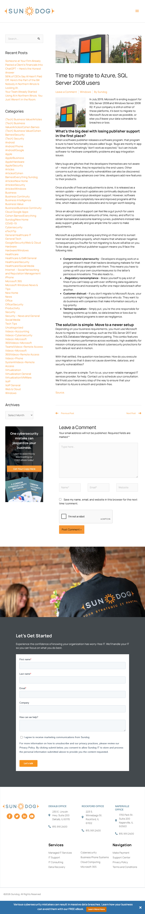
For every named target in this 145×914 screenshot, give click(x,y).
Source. (60, 392)
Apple (8, 154)
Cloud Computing (90, 862)
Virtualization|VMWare (18, 377)
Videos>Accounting (17, 331)
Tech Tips (11, 323)
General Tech (13, 238)
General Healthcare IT (18, 235)
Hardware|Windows (17, 250)
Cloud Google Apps (16, 211)
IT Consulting (55, 862)
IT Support (54, 857)
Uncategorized (14, 327)
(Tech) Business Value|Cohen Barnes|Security (23, 132)
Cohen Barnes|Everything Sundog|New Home (20, 217)
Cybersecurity (13, 227)
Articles (9, 169)
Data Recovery (56, 867)
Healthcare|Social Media (19, 266)
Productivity (12, 308)
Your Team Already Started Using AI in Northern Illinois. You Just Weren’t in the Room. (23, 95)
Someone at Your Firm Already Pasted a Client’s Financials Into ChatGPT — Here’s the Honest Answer (24, 66)
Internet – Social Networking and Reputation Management (23, 271)
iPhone (9, 277)
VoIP (7, 381)
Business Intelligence (18, 200)
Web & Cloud (13, 389)
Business (10, 192)
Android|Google (14, 150)
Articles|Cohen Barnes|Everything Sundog (21, 175)
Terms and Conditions (125, 867)
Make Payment (121, 852)
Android (10, 142)
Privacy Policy (120, 862)
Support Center (121, 857)
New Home (11, 292)
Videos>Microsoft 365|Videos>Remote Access (22, 352)
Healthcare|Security (17, 262)
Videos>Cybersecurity (18, 335)
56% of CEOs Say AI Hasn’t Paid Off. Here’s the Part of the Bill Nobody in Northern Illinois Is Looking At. (23, 82)
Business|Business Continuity (23, 208)
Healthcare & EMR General (20, 258)
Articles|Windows (15, 188)
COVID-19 (11, 223)
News (8, 296)
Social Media (12, 319)
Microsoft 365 (13, 281)
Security (10, 312)
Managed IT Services (60, 852)
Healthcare (12, 254)
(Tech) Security (14, 138)
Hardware (11, 246)
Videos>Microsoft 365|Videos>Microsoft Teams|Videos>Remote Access (24, 343)
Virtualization (13, 370)
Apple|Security (14, 165)
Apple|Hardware (14, 161)
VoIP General (12, 385)
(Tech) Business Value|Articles (23, 119)
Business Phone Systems (95, 857)
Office (9, 300)
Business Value (14, 204)
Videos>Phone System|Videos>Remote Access (20, 362)
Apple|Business (14, 158)
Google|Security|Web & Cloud (23, 242)
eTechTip (10, 231)
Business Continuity (17, 196)
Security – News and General (22, 316)
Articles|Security (15, 184)
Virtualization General (18, 373)
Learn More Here (96, 909)
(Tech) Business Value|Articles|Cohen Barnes (22, 125)
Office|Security (14, 304)
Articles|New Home (16, 181)
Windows (10, 393)
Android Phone (14, 146)
